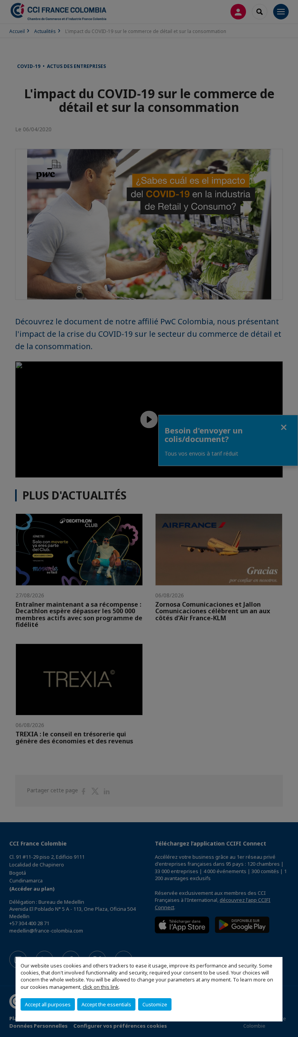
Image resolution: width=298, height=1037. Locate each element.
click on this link (101, 986)
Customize (154, 1004)
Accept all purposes (48, 1004)
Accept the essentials (106, 1004)
